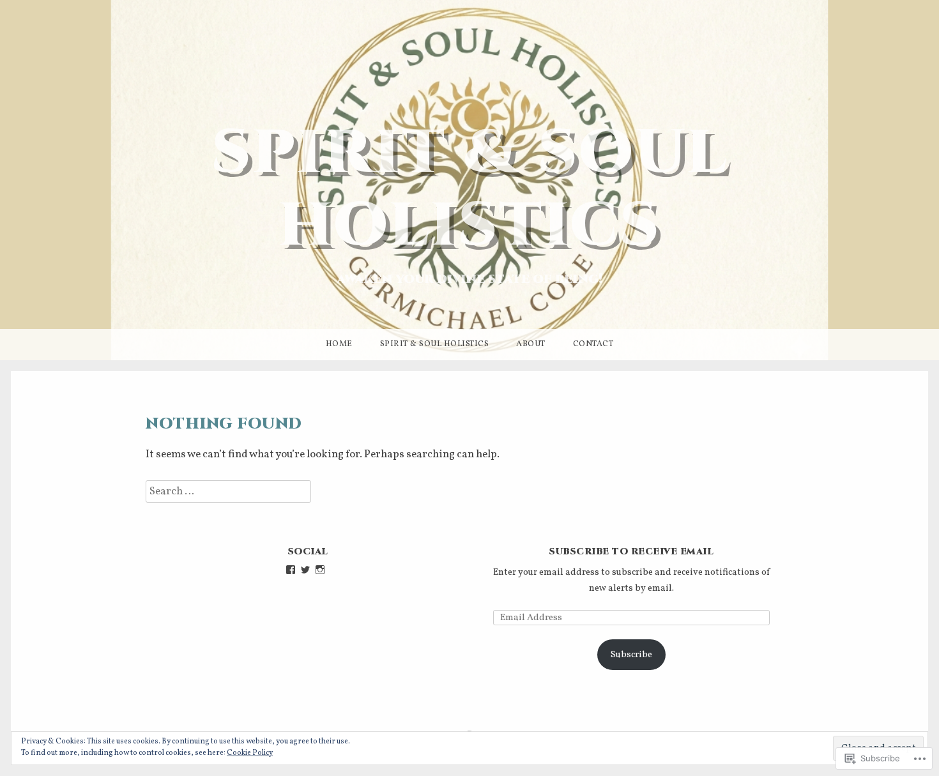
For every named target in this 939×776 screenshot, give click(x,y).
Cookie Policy (250, 753)
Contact (593, 344)
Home (339, 344)
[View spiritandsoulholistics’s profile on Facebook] (291, 570)
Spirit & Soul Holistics (469, 189)
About (531, 344)
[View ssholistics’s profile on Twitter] (305, 570)
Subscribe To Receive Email (631, 551)
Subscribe (631, 654)
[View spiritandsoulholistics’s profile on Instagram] (320, 570)
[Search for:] (228, 491)
